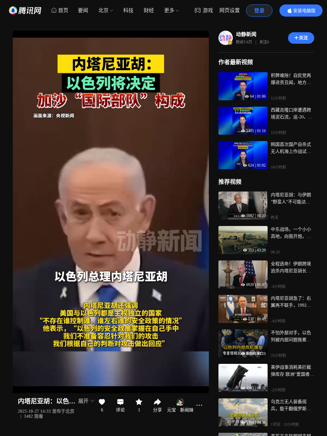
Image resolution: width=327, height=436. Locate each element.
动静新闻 (246, 34)
